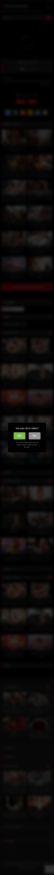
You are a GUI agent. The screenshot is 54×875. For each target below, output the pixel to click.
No (34, 436)
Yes (19, 436)
